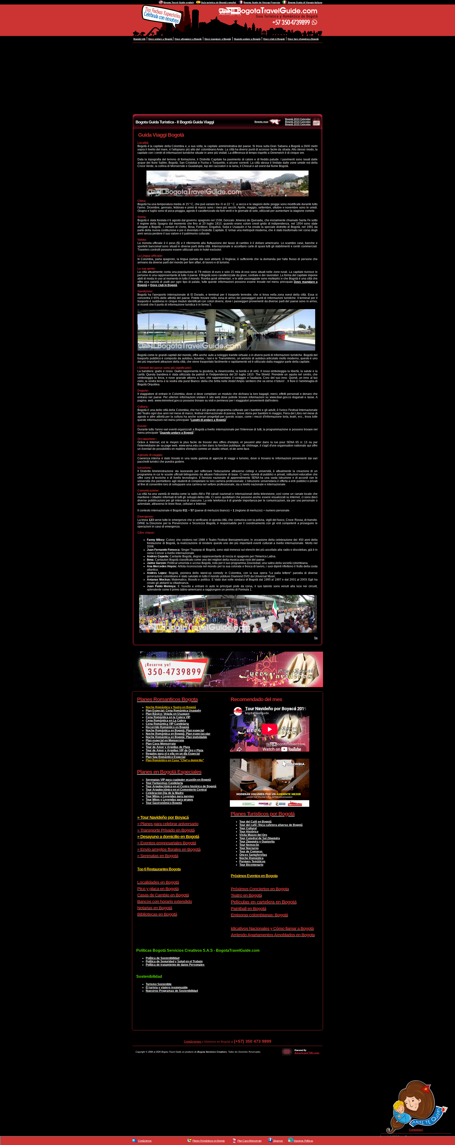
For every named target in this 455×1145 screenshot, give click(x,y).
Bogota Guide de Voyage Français (262, 2)
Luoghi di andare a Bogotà (208, 420)
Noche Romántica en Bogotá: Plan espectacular (178, 733)
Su (316, 638)
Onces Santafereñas (253, 854)
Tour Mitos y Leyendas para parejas (170, 796)
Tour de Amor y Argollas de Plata (168, 747)
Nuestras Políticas (303, 1140)
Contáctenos (193, 1041)
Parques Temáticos (252, 861)
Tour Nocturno (249, 848)
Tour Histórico (248, 831)
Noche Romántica (251, 858)
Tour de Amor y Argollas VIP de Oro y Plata (174, 750)
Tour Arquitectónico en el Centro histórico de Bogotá (181, 786)
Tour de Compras (251, 851)
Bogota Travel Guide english (179, 2)
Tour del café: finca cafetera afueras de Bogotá (271, 825)
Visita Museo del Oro (253, 835)
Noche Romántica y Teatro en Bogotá (171, 707)
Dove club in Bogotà (274, 39)
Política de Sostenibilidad (162, 958)
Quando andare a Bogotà (247, 39)
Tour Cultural (248, 828)
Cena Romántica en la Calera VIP (168, 717)
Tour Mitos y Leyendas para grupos (169, 799)
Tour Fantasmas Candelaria (164, 783)
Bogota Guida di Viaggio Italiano (304, 2)
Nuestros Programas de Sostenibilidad (172, 990)
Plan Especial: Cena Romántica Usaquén (173, 710)
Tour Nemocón (249, 845)
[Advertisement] (227, 78)
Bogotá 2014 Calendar (298, 121)
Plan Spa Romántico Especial (165, 757)
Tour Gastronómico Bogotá (164, 803)
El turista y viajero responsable (167, 987)
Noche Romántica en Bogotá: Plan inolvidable (176, 737)
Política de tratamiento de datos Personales (175, 964)
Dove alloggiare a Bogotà (188, 39)
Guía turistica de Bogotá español (219, 2)
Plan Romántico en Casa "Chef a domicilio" (175, 760)
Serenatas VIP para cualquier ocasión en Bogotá (178, 779)
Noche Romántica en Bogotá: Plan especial (175, 730)
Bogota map (261, 121)
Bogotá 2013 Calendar (298, 119)
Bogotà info (139, 39)
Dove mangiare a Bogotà (218, 39)
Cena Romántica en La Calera (166, 720)
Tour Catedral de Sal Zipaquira (259, 838)
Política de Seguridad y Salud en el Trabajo (174, 961)
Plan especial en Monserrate (165, 740)
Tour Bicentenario (251, 864)
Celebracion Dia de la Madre (165, 793)
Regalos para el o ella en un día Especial (173, 753)
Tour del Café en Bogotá (255, 821)
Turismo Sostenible (159, 984)
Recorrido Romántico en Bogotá (167, 727)
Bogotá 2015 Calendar (298, 124)
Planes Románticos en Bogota (208, 1140)
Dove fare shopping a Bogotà (303, 39)
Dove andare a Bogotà (160, 39)
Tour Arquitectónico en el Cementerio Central (176, 789)
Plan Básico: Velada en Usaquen (167, 714)
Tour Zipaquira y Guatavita (257, 841)
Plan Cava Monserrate (161, 743)
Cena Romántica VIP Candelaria (167, 724)
